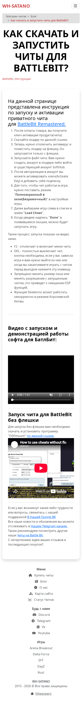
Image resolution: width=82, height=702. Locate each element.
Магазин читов (16, 16)
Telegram (43, 621)
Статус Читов (43, 600)
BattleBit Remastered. (42, 124)
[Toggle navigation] (75, 6)
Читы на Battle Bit (30, 535)
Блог (34, 16)
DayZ (41, 666)
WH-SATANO (16, 6)
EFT (41, 660)
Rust (41, 672)
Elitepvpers (43, 694)
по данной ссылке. (40, 436)
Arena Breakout (41, 648)
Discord (44, 615)
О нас (43, 587)
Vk (43, 627)
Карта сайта (43, 593)
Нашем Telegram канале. (49, 526)
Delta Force (41, 654)
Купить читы (43, 575)
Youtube (43, 633)
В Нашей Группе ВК (41, 517)
